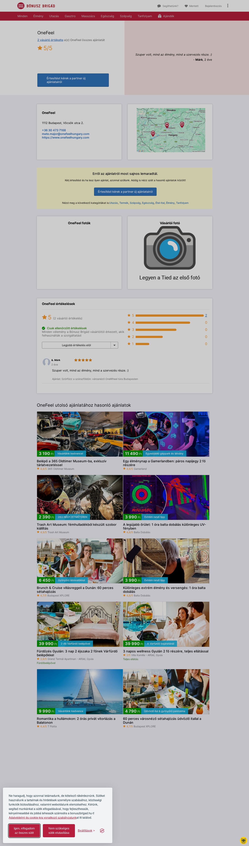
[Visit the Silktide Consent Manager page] (102, 830)
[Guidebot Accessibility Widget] (243, 840)
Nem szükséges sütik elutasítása (58, 830)
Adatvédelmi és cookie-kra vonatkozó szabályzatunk (42, 817)
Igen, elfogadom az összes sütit (24, 830)
